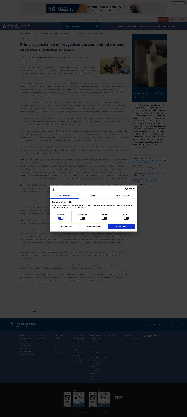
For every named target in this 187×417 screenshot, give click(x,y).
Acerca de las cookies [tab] (122, 195)
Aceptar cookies (121, 226)
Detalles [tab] (93, 195)
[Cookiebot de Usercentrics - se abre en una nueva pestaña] (126, 189)
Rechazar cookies (66, 226)
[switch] (82, 218)
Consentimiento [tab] (64, 195)
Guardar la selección (93, 226)
